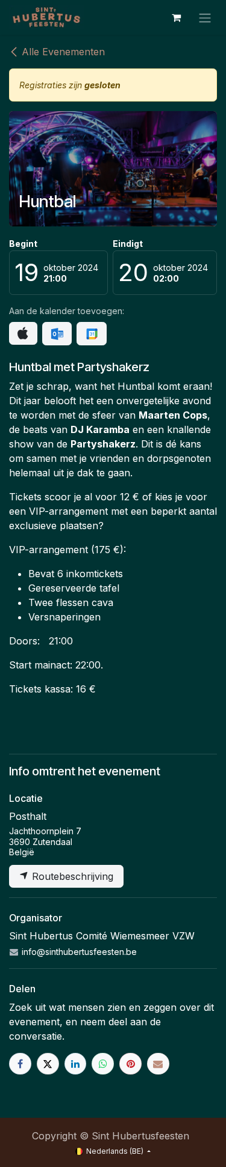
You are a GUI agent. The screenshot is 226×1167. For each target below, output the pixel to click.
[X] (48, 1064)
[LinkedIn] (75, 1064)
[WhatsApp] (103, 1064)
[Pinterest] (130, 1064)
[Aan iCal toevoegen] (23, 333)
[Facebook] (20, 1064)
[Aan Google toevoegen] (91, 334)
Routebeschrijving (71, 876)
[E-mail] (158, 1064)
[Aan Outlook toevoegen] (57, 334)
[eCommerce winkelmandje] (176, 17)
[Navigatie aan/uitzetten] (205, 17)
